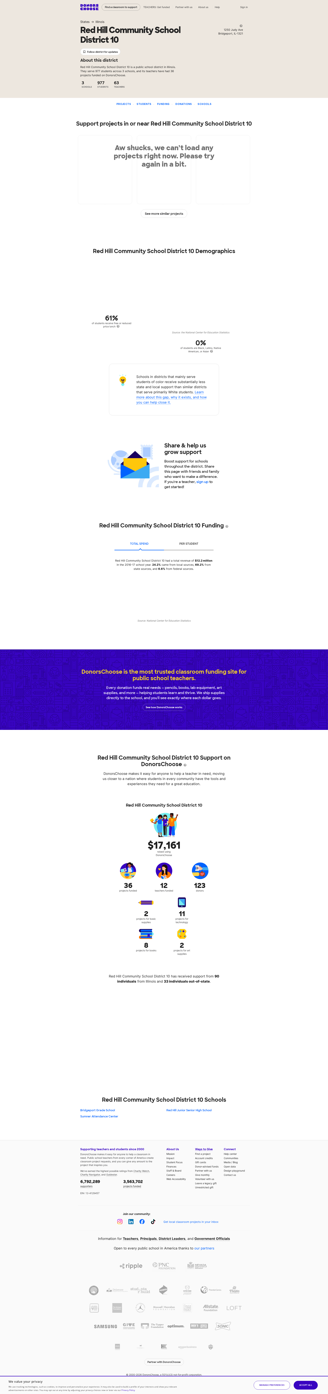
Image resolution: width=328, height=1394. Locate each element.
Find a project (202, 1153)
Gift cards (200, 1162)
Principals (148, 1239)
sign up (202, 482)
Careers (170, 1174)
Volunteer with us (204, 1179)
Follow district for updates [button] (102, 51)
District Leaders (172, 1239)
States (85, 22)
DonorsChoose (89, 7)
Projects (124, 104)
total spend (139, 544)
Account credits (204, 1158)
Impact (170, 1158)
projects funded (133, 1183)
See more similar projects (164, 214)
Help (217, 7)
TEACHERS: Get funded (156, 7)
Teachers (130, 1239)
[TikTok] (153, 1222)
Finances (171, 1166)
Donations (183, 104)
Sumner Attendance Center (99, 1116)
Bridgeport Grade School (97, 1110)
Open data (230, 1166)
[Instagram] (120, 1222)
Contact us (230, 1174)
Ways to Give (204, 1149)
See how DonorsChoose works (164, 707)
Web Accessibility (176, 1179)
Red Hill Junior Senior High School (189, 1110)
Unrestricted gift (204, 1187)
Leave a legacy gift (206, 1183)
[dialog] (164, 1385)
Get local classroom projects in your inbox (190, 1221)
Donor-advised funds (206, 1166)
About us (203, 7)
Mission (170, 1153)
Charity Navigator (90, 1174)
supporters (90, 1183)
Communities (231, 1158)
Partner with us (184, 7)
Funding (163, 104)
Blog (235, 1162)
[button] (272, 1385)
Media (227, 1162)
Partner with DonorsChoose (164, 1362)
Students (144, 104)
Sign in (244, 7)
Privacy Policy (128, 1390)
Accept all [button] (305, 1385)
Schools (204, 104)
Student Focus (174, 1162)
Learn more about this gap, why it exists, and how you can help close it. (171, 397)
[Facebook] (142, 1222)
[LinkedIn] (131, 1222)
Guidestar (111, 1174)
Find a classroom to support (121, 7)
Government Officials (212, 1239)
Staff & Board (173, 1170)
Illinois (99, 22)
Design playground (234, 1170)
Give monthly (202, 1174)
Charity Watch (141, 1170)
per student (188, 544)
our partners (204, 1248)
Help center (230, 1153)
